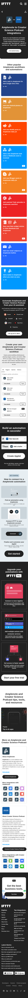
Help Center (4, 921)
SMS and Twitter (18, 928)
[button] (25, 4)
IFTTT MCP (4, 919)
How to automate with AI (7, 947)
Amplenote (8, 27)
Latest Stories (6, 945)
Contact (8, 985)
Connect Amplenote (10, 776)
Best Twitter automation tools (9, 949)
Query (10, 411)
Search (3, 926)
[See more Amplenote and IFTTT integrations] (7, 799)
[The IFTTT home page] (5, 3)
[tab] (3, 370)
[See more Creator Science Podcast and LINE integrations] (19, 866)
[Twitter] (17, 991)
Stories (3, 915)
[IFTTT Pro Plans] (23, 409)
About (20, 985)
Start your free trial (14, 677)
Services (3, 912)
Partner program (21, 983)
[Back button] (2, 12)
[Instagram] (10, 991)
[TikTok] (21, 991)
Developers (5, 983)
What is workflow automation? (9, 954)
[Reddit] (24, 991)
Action (10, 379)
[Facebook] (4, 991)
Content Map (4, 924)
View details (7, 383)
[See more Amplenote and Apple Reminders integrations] (19, 788)
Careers (12, 983)
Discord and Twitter (19, 940)
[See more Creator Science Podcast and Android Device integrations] (7, 860)
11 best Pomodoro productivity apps (10, 961)
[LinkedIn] (7, 991)
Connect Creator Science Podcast (14, 849)
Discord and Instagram (20, 912)
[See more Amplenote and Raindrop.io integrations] (7, 794)
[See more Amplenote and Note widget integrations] (19, 794)
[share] (26, 12)
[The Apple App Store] (8, 973)
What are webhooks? (6, 959)
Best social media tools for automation (11, 968)
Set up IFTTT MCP (14, 333)
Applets (3, 917)
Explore (4, 910)
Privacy (14, 985)
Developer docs (5, 931)
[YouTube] (14, 991)
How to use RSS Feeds (7, 956)
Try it (22, 383)
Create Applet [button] (14, 456)
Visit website (5, 772)
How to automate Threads (8, 963)
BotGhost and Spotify (19, 926)
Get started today (14, 50)
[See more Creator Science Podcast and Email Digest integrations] (19, 860)
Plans (2, 928)
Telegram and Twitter (19, 938)
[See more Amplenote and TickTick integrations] (19, 799)
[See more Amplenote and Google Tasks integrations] (7, 788)
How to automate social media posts (10, 965)
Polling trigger (12, 400)
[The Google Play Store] (20, 973)
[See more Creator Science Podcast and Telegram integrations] (7, 866)
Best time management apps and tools (11, 952)
